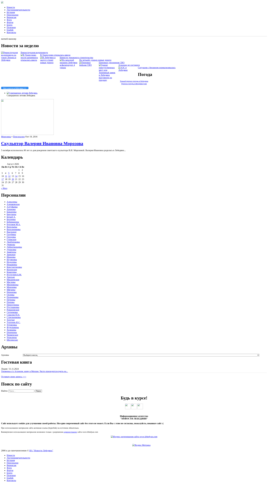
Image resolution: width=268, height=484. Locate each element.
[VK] (128, 408)
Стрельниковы (14, 317)
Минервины (12, 285)
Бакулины (11, 214)
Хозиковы (11, 330)
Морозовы (6, 136)
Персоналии (12, 15)
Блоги (9, 25)
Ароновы (11, 209)
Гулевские (11, 239)
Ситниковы (12, 312)
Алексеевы (12, 202)
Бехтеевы (11, 219)
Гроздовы (11, 237)
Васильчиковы (14, 229)
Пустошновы (13, 307)
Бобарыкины (13, 222)
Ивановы (11, 257)
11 (6, 176)
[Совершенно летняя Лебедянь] (22, 93)
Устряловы (12, 325)
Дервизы (11, 244)
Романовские (13, 310)
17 (3, 179)
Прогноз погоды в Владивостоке (134, 84)
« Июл (4, 188)
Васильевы (12, 227)
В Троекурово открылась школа (55, 55)
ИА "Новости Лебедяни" (41, 450)
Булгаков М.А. (14, 224)
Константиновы (14, 267)
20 (13, 179)
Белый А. (11, 217)
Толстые (11, 320)
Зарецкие (11, 254)
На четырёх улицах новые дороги (95, 60)
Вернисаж (11, 17)
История (11, 12)
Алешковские (13, 204)
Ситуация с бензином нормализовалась (156, 67)
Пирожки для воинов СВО (112, 62)
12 (9, 176)
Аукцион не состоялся (129, 65)
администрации (70, 432)
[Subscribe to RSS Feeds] (140, 408)
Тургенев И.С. (13, 322)
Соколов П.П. (13, 315)
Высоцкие (11, 232)
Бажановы (11, 212)
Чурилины (12, 337)
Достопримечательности (18, 10)
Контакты (11, 32)
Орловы (10, 295)
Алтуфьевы (12, 207)
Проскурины (13, 305)
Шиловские (12, 340)
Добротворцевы (14, 247)
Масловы (11, 282)
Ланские (11, 277)
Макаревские (13, 279)
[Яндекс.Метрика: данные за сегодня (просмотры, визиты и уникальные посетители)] (141, 445)
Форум (10, 22)
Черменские (12, 335)
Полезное (11, 27)
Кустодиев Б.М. (14, 274)
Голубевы (11, 234)
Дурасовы (11, 249)
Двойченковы (13, 242)
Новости (11, 7)
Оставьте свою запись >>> (13, 376)
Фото (9, 20)
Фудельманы (13, 327)
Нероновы (12, 292)
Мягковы (11, 290)
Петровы (11, 300)
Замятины (11, 252)
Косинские (12, 269)
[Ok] (134, 408)
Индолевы (12, 262)
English (10, 30)
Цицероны (12, 332)
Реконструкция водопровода (34, 52)
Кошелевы (12, 272)
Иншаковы (12, 264)
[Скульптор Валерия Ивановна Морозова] (27, 134)
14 (16, 176)
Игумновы (12, 259)
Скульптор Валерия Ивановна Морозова (42, 143)
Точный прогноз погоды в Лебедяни (134, 81)
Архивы (5, 355)
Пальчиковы (12, 297)
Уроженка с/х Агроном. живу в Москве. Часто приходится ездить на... (34, 371)
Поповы (11, 302)
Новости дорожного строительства (76, 57)
